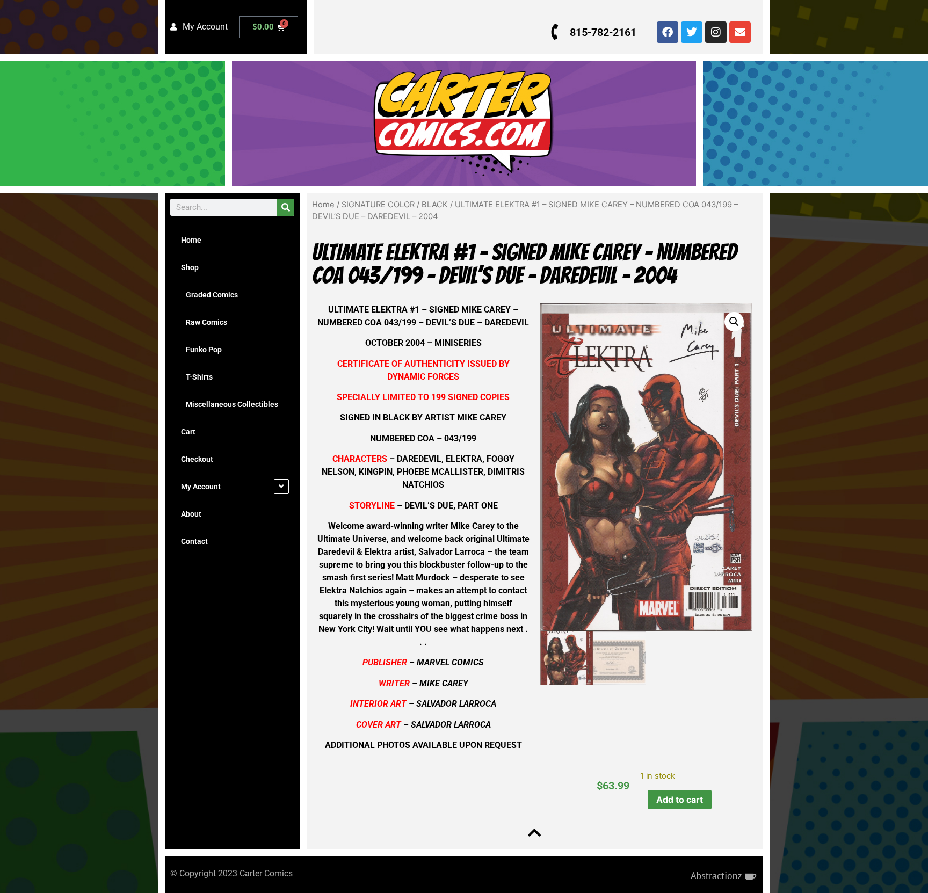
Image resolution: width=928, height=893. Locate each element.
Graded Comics (209, 295)
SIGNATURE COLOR (378, 204)
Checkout (197, 459)
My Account (201, 486)
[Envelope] (740, 32)
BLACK (435, 204)
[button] (734, 321)
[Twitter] (691, 32)
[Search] (285, 207)
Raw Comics (204, 322)
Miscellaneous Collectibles (229, 404)
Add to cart (679, 799)
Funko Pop (201, 349)
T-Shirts (197, 377)
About (191, 514)
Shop (190, 267)
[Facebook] (667, 32)
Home (191, 240)
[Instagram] (716, 32)
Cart (188, 431)
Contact (194, 541)
